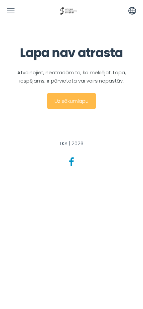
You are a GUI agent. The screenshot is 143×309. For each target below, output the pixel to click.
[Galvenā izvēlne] (11, 11)
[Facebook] (71, 161)
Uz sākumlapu (71, 100)
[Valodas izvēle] (132, 11)
